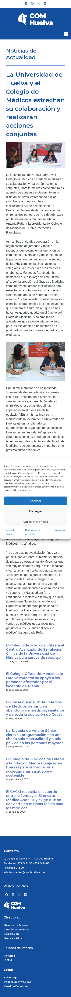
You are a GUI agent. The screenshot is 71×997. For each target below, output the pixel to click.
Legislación (11, 934)
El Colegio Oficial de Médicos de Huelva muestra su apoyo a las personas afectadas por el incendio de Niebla (34, 680)
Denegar (35, 511)
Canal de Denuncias (16, 986)
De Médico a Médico (17, 929)
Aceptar (35, 500)
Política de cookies (9, 531)
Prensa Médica (13, 938)
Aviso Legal (11, 977)
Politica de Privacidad (17, 981)
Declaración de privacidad (33, 531)
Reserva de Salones (16, 925)
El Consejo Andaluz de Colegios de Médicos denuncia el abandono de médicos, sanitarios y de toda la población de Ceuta (35, 708)
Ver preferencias (35, 521)
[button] (66, 34)
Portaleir (9, 955)
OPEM (8, 960)
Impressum (61, 529)
